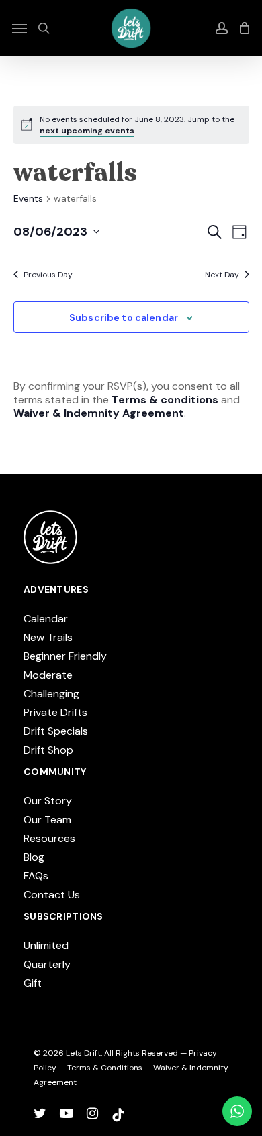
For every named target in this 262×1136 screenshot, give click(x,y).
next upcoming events (87, 130)
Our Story (48, 801)
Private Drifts (55, 712)
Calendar (46, 619)
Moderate (48, 675)
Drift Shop (48, 750)
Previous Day (48, 274)
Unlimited (46, 945)
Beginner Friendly (65, 656)
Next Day (222, 274)
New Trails (48, 637)
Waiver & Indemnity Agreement (98, 413)
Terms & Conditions (104, 1067)
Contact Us (52, 895)
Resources (49, 838)
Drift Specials (56, 731)
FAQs (36, 876)
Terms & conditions (165, 400)
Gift (33, 983)
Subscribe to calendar (123, 317)
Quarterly (47, 964)
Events (28, 198)
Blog (34, 857)
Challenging (51, 694)
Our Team (47, 819)
